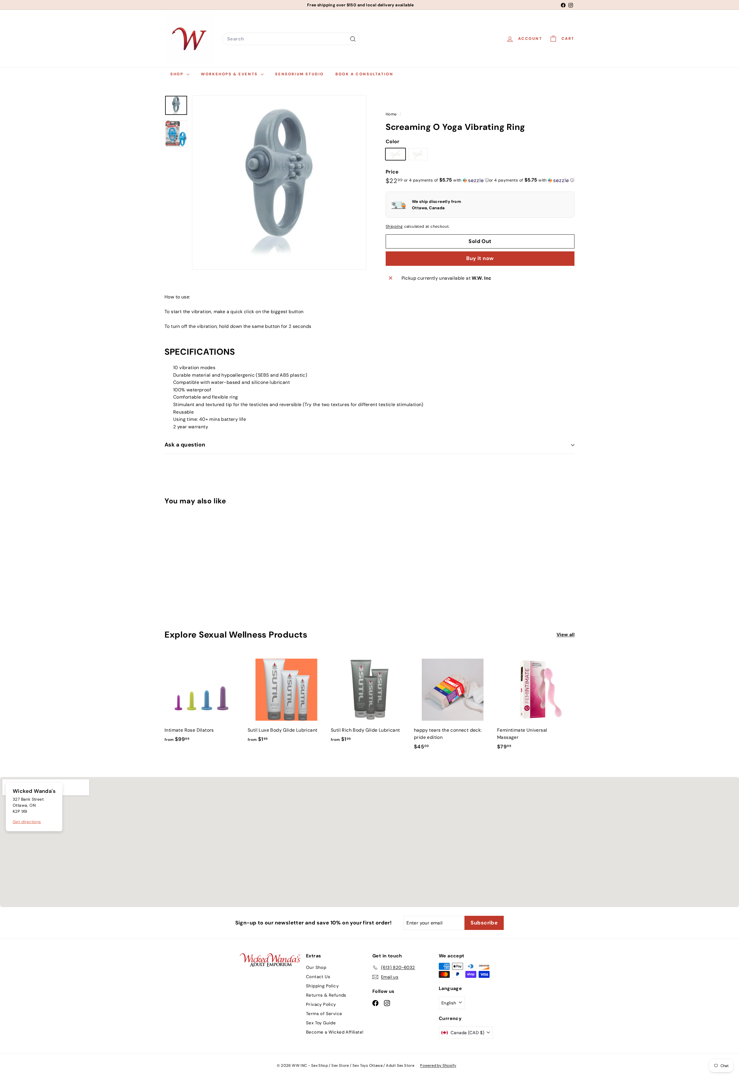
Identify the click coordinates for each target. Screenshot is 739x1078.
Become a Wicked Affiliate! (334, 1032)
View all (565, 635)
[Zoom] (279, 182)
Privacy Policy (321, 1004)
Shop (177, 74)
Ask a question (185, 444)
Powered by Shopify (438, 1065)
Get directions (27, 821)
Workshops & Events (230, 74)
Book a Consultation (364, 74)
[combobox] (290, 39)
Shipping (394, 226)
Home (392, 114)
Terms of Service (324, 1014)
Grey (397, 155)
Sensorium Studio (299, 74)
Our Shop (316, 967)
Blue (420, 155)
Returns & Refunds (326, 995)
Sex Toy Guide (321, 1023)
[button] (446, 180)
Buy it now (480, 258)
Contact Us (318, 977)
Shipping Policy (322, 986)
